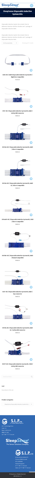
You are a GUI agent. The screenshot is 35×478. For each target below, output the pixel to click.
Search (31, 376)
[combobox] (17, 404)
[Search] (20, 2)
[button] (31, 70)
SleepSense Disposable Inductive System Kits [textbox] (16, 404)
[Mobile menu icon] (31, 5)
